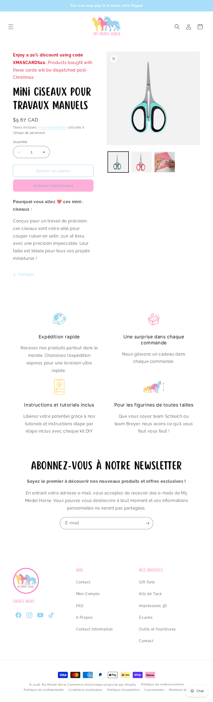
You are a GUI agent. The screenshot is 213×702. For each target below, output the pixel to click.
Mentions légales (181, 690)
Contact (83, 582)
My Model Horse (54, 684)
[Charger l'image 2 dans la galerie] (141, 162)
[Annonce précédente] (10, 5)
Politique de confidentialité (44, 690)
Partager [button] (26, 274)
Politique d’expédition (123, 690)
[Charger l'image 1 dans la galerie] (118, 162)
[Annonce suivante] (203, 5)
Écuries (145, 617)
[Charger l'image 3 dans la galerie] (164, 162)
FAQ (79, 606)
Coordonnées (154, 690)
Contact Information (94, 629)
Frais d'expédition (52, 127)
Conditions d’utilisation (85, 690)
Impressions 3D (153, 606)
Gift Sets (147, 582)
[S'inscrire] (147, 523)
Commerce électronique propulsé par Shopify (102, 684)
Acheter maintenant (53, 185)
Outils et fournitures (157, 629)
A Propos (84, 617)
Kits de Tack (150, 594)
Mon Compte (88, 594)
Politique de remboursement (162, 684)
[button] (11, 27)
